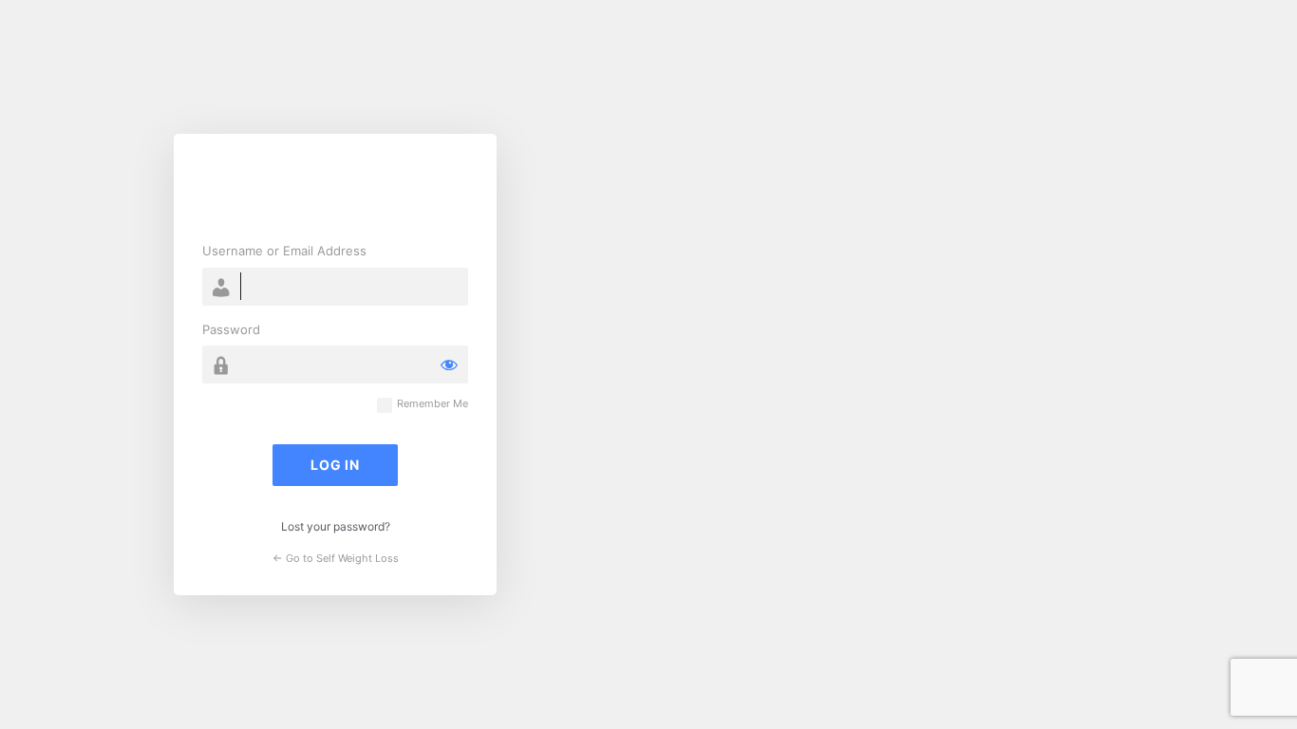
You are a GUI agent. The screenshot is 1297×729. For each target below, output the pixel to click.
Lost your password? (335, 526)
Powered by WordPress (335, 190)
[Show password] (449, 364)
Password (231, 329)
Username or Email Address (284, 250)
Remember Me (432, 404)
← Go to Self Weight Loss (336, 558)
